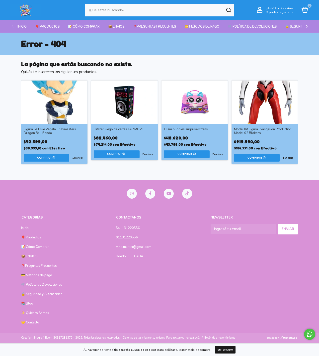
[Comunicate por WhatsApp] (309, 334)
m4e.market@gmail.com (134, 247)
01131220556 (127, 237)
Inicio (22, 26)
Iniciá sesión (284, 8)
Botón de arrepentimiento (219, 338)
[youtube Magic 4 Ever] (169, 194)
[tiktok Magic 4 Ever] (187, 194)
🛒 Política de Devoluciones (252, 26)
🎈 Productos (47, 26)
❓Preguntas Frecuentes (154, 26)
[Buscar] (228, 10)
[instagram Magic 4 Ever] (132, 194)
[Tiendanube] (282, 338)
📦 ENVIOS (116, 26)
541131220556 (128, 228)
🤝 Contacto (30, 322)
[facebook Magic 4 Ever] (150, 194)
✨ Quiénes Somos (35, 313)
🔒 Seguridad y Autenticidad (42, 294)
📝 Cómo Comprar (84, 26)
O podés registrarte (279, 12)
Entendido (225, 350)
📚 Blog (27, 303)
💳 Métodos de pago (201, 26)
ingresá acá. (192, 338)
